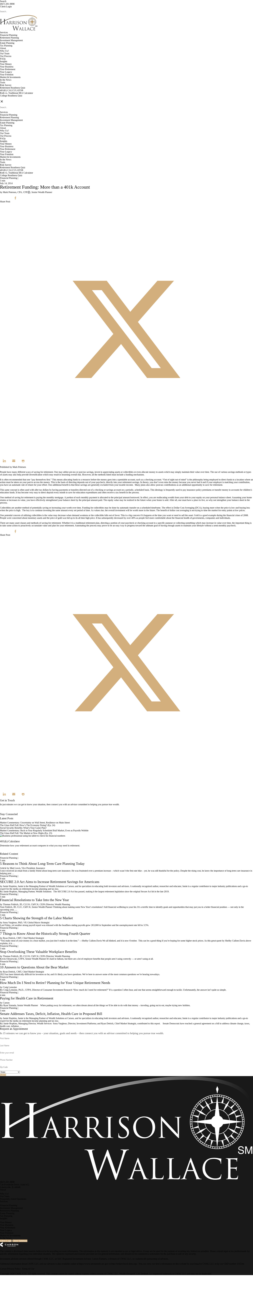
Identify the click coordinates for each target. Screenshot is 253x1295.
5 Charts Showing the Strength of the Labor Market (36, 918)
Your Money (6, 64)
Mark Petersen (19, 467)
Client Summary (19, 1241)
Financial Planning (8, 35)
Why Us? (4, 51)
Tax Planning (6, 45)
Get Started (5, 851)
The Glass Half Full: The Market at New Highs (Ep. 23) (26, 833)
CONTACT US (7, 98)
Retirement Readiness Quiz (12, 87)
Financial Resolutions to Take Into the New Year (34, 900)
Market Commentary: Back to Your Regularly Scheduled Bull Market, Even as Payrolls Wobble (44, 830)
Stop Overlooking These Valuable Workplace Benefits (38, 952)
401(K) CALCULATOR (11, 90)
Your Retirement (7, 69)
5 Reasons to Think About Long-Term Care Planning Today (42, 864)
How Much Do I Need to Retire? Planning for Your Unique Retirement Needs (55, 983)
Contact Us (5, 811)
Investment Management (11, 40)
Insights (3, 61)
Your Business (6, 66)
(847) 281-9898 (7, 4)
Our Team (4, 53)
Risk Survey (5, 85)
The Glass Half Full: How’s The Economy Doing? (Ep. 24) (27, 825)
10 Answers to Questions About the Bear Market (34, 967)
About (3, 48)
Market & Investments (10, 77)
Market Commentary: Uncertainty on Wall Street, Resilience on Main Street (35, 822)
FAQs (3, 59)
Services (4, 32)
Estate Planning (7, 43)
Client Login (6, 6)
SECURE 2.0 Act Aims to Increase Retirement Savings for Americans (49, 882)
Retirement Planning (9, 37)
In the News (5, 80)
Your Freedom (6, 74)
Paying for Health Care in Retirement (26, 998)
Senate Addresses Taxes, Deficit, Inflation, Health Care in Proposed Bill (51, 1014)
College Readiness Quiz (11, 95)
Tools (2, 82)
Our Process (5, 56)
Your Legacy (6, 72)
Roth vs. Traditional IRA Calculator (16, 93)
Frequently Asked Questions (13, 1199)
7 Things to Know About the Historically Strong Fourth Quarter (45, 933)
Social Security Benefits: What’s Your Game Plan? (23, 828)
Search (3, 1)
